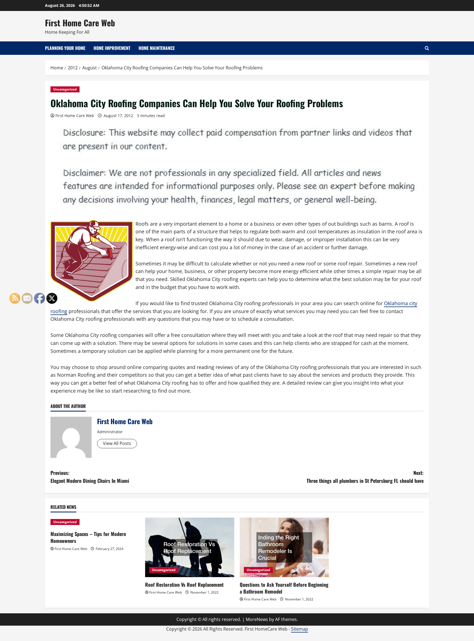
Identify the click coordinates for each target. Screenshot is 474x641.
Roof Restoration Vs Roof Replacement (184, 584)
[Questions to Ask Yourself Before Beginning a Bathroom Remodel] (284, 547)
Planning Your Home (65, 48)
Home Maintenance (157, 48)
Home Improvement (112, 48)
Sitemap (299, 629)
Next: (365, 476)
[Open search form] (427, 48)
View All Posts (117, 443)
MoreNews (257, 619)
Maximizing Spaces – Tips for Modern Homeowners (88, 537)
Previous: (89, 476)
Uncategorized (65, 89)
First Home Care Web (80, 22)
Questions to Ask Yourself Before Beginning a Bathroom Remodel (284, 588)
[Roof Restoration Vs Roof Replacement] (189, 547)
